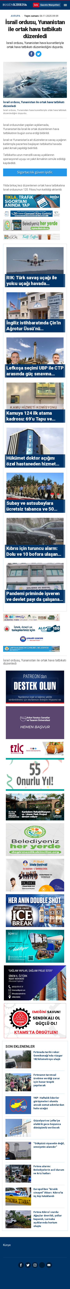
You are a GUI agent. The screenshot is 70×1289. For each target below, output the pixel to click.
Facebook (21, 1265)
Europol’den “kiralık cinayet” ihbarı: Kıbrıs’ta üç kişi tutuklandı (48, 1193)
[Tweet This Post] (38, 54)
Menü (65, 5)
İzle (36, 5)
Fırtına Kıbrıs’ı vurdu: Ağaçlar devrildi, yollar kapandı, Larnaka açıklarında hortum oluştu (47, 1219)
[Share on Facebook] (31, 54)
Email (49, 1265)
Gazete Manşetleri (50, 5)
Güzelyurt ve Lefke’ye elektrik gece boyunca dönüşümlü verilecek (47, 1124)
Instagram (35, 1265)
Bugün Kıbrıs (14, 5)
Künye (7, 1245)
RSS (42, 1265)
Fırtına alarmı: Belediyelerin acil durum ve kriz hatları (48, 1170)
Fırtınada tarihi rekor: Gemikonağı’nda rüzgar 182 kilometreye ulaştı (48, 1056)
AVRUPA (15, 16)
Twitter (28, 1265)
